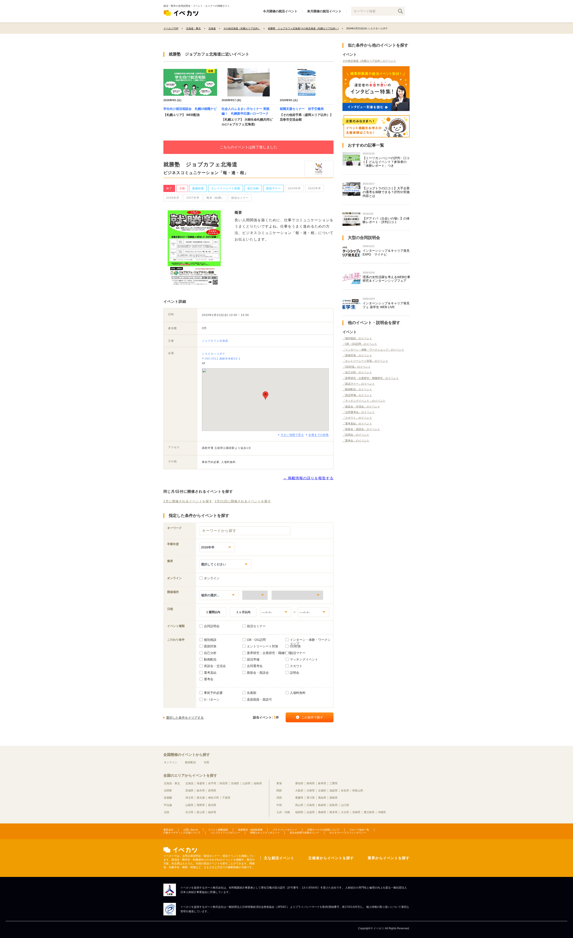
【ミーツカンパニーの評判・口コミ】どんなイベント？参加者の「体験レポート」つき (386, 161)
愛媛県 (299, 797)
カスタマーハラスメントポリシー (347, 832)
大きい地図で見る (292, 434)
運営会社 (168, 829)
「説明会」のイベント (355, 434)
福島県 (258, 783)
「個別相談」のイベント (357, 338)
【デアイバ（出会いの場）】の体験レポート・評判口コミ (386, 220)
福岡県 (299, 812)
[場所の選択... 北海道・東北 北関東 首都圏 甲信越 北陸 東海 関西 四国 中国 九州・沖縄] (219, 595)
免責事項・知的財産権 (250, 829)
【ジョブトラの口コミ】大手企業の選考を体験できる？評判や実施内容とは (386, 192)
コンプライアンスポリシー (225, 832)
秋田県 (224, 783)
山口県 (345, 805)
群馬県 (212, 790)
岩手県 (212, 783)
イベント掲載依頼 (218, 829)
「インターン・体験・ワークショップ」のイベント (373, 349)
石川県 (189, 812)
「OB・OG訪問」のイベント (359, 343)
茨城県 (189, 790)
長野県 (201, 805)
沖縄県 (382, 812)
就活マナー (273, 188)
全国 (206, 762)
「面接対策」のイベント (357, 355)
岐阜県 (322, 783)
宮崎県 (356, 812)
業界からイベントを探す (389, 858)
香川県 (311, 797)
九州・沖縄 (283, 812)
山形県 (246, 783)
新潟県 (212, 805)
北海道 (189, 783)
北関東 (168, 790)
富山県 (201, 812)
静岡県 (311, 783)
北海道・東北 (172, 783)
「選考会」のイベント (355, 440)
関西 (279, 790)
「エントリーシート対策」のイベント (365, 360)
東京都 (201, 797)
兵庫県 (311, 790)
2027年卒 (192, 197)
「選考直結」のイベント (357, 423)
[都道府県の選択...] (255, 595)
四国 (279, 797)
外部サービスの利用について (323, 829)
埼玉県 (189, 797)
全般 (182, 188)
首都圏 (168, 797)
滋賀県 (333, 790)
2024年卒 (294, 188)
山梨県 (189, 805)
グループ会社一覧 (359, 829)
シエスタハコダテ (213, 353)
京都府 (322, 790)
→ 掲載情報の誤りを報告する (308, 478)
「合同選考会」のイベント (358, 412)
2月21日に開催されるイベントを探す (243, 501)
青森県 (201, 783)
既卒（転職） (215, 197)
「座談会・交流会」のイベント (361, 406)
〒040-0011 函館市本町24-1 (221, 358)
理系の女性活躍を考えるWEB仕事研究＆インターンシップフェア (386, 279)
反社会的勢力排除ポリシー (304, 832)
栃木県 (201, 790)
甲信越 (168, 805)
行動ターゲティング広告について (181, 832)
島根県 (322, 805)
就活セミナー (240, 197)
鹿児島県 (369, 812)
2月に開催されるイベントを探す (187, 501)
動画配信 (190, 762)
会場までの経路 (318, 434)
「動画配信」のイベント (357, 389)
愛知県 (299, 783)
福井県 (212, 812)
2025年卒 (314, 188)
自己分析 (253, 188)
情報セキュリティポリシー (265, 832)
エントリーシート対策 (225, 188)
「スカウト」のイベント (357, 417)
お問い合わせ (190, 829)
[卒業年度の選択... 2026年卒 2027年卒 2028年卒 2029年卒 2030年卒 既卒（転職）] (217, 547)
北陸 (166, 812)
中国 (279, 805)
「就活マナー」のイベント (358, 383)
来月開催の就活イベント (324, 11)
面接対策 (198, 188)
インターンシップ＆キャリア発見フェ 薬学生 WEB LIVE (386, 305)
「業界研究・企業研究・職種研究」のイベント (370, 378)
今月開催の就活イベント (280, 11)
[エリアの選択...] (297, 595)
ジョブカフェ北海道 (215, 340)
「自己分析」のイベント (357, 372)
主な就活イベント (279, 858)
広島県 (311, 805)
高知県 (322, 797)
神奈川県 (213, 797)
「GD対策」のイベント (356, 366)
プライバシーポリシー (285, 829)
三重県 (333, 783)
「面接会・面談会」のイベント (361, 429)
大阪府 (299, 790)
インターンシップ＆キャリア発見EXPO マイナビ (386, 252)
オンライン (170, 762)
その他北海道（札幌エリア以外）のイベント (369, 60)
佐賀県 (311, 812)
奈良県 (345, 790)
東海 (279, 783)
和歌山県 (357, 790)
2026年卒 (172, 197)
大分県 (345, 812)
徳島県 (333, 797)
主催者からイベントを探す (331, 858)
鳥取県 (333, 805)
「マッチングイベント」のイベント (363, 400)
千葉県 (226, 797)
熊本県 (333, 812)
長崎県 (322, 812)
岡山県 (299, 805)
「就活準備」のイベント (357, 395)
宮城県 (235, 783)
